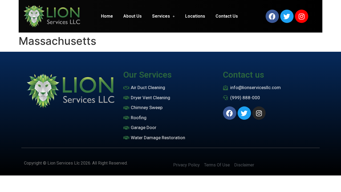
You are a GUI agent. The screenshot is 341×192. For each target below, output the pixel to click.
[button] (163, 16)
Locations (195, 16)
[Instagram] (301, 16)
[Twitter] (287, 16)
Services (161, 16)
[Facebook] (272, 16)
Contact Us (227, 16)
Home (107, 16)
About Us (132, 16)
